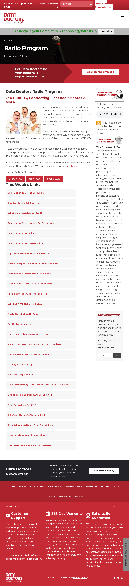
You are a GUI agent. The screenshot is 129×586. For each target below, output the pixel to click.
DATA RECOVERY (37, 486)
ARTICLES (79, 496)
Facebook (71, 166)
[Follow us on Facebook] (114, 578)
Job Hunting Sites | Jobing (22, 233)
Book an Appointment (103, 5)
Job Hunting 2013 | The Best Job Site (27, 193)
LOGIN (116, 486)
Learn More (106, 31)
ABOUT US (50, 496)
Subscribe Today (104, 470)
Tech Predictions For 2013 (22, 405)
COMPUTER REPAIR (18, 486)
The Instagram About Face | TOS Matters (29, 445)
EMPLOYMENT (65, 496)
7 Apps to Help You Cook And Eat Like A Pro (31, 395)
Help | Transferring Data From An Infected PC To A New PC (39, 385)
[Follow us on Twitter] (118, 578)
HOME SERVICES (55, 486)
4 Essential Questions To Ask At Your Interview (33, 263)
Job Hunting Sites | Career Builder (26, 243)
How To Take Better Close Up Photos (27, 435)
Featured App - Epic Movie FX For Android (30, 284)
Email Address (106, 347)
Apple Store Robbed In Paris (23, 314)
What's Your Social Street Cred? (25, 213)
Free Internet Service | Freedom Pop (27, 294)
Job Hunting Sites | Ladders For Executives (31, 223)
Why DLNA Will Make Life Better (25, 304)
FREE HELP (105, 486)
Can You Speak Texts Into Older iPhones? (30, 354)
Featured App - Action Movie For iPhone (29, 273)
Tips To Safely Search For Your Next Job (29, 253)
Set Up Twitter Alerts (19, 324)
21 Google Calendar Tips (21, 364)
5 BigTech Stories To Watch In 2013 (26, 415)
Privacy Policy (80, 577)
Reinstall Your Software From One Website (31, 425)
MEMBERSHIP (92, 486)
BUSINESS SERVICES (73, 486)
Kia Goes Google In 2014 (21, 374)
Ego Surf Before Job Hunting (23, 203)
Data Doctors (14, 577)
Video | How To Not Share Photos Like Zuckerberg (35, 344)
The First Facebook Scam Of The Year (28, 334)
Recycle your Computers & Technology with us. (65, 31)
